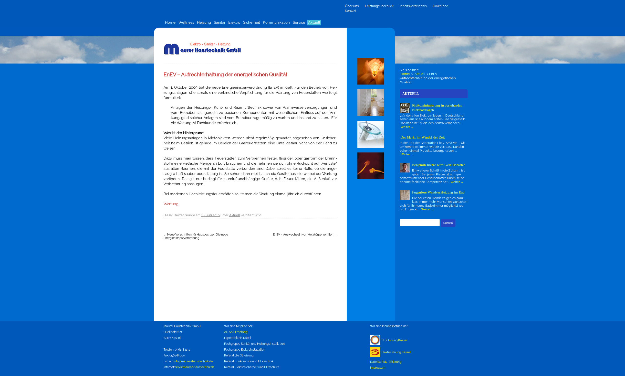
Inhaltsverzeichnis (413, 6)
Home (170, 22)
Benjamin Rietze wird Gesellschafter (438, 165)
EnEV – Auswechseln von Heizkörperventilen (305, 234)
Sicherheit (251, 22)
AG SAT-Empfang (235, 332)
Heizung (204, 22)
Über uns (352, 6)
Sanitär (219, 22)
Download (440, 6)
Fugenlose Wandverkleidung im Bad (438, 192)
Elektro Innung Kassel (396, 352)
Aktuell (314, 22)
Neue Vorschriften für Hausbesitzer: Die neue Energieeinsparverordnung (196, 236)
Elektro (234, 22)
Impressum (377, 367)
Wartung (171, 204)
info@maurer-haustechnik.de (193, 361)
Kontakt (350, 10)
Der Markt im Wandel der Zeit (423, 137)
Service (299, 22)
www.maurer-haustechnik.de (194, 367)
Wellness (186, 22)
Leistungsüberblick (379, 6)
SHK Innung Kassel (394, 340)
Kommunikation (276, 22)
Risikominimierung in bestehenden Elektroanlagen (437, 108)
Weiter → (407, 127)
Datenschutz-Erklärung (385, 362)
